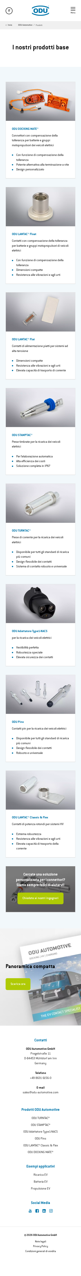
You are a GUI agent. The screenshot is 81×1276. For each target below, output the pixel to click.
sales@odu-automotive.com (41, 1092)
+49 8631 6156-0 (40, 1078)
